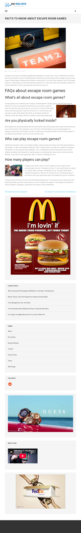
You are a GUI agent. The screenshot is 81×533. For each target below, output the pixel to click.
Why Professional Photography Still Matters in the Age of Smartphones (31, 291)
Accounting (11, 337)
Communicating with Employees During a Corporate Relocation (28, 309)
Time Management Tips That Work (19, 303)
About (10, 331)
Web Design (12, 367)
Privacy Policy (12, 355)
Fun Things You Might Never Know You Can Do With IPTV (26, 314)
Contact (10, 349)
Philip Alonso (20, 71)
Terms (10, 361)
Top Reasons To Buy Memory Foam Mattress (60, 192)
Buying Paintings (13, 343)
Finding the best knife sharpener (16, 192)
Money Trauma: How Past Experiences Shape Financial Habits (28, 297)
